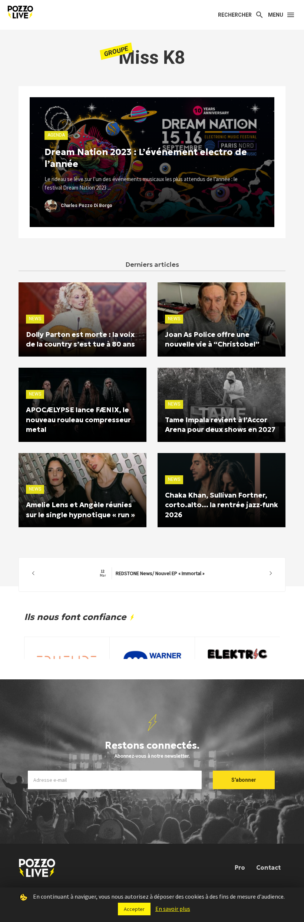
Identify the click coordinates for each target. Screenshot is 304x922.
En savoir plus (172, 908)
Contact (268, 867)
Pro (240, 867)
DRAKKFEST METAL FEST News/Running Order (152, 573)
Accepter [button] (134, 909)
